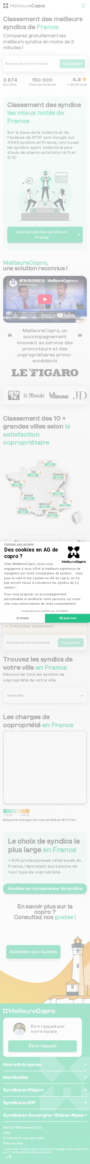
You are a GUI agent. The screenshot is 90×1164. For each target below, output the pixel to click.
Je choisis (22, 618)
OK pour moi (67, 618)
